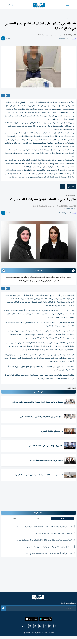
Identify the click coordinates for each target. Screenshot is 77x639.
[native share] (3, 38)
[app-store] (31, 619)
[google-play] (45, 619)
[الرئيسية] (38, 598)
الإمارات (73, 17)
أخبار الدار (67, 17)
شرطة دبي (71, 186)
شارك (8, 38)
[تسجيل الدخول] (10, 5)
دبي (63, 186)
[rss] (40, 626)
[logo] (39, 5)
